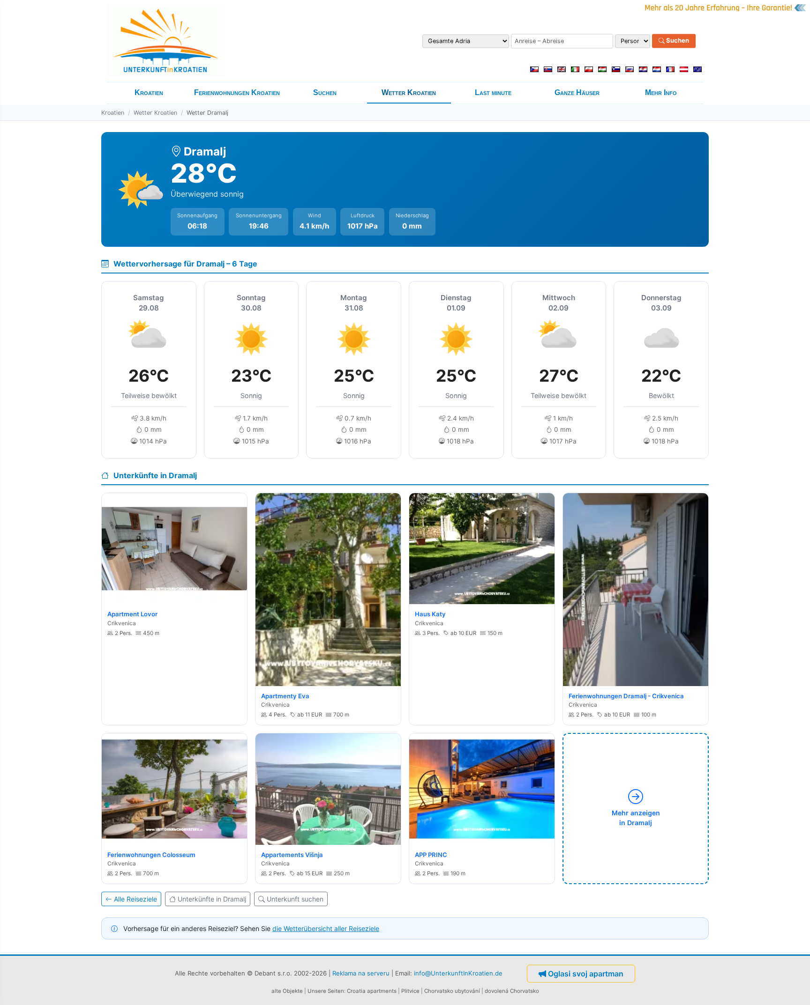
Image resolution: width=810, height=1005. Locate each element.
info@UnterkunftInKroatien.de (458, 973)
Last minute (493, 92)
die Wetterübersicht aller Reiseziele (325, 928)
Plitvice (410, 991)
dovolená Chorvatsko (512, 991)
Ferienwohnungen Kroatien (237, 92)
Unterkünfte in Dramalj (212, 899)
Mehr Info (661, 92)
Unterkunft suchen (295, 899)
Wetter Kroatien (409, 92)
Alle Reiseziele (135, 899)
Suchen (677, 40)
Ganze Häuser (577, 92)
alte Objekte (287, 991)
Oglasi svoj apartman (585, 973)
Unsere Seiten (326, 991)
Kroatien (149, 92)
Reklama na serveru (361, 973)
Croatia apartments (372, 991)
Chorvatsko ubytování (452, 991)
